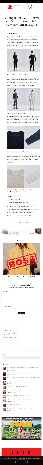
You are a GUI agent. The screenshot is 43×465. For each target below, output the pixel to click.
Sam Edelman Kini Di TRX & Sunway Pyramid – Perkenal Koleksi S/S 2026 (19, 399)
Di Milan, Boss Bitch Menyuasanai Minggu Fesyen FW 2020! (21, 277)
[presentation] (5, 258)
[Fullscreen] (40, 438)
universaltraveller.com (24, 194)
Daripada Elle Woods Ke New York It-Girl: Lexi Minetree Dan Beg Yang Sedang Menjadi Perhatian (23, 377)
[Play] (3, 438)
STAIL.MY (15, 28)
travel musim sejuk (35, 220)
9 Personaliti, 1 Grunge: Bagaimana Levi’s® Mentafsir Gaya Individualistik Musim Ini (21, 408)
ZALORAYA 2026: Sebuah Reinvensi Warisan (14, 404)
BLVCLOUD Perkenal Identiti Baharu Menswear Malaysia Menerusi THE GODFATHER (22, 372)
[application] (21, 428)
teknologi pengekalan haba (18, 220)
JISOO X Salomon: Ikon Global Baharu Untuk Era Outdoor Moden (18, 381)
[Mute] (38, 438)
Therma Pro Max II (27, 220)
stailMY (11, 220)
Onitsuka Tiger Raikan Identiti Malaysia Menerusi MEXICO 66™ (18, 386)
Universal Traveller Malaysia (24, 222)
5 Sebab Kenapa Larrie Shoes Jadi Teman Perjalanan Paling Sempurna (23, 215)
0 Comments (20, 28)
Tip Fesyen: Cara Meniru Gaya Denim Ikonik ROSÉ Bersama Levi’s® (18, 395)
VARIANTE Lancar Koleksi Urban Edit (13, 390)
